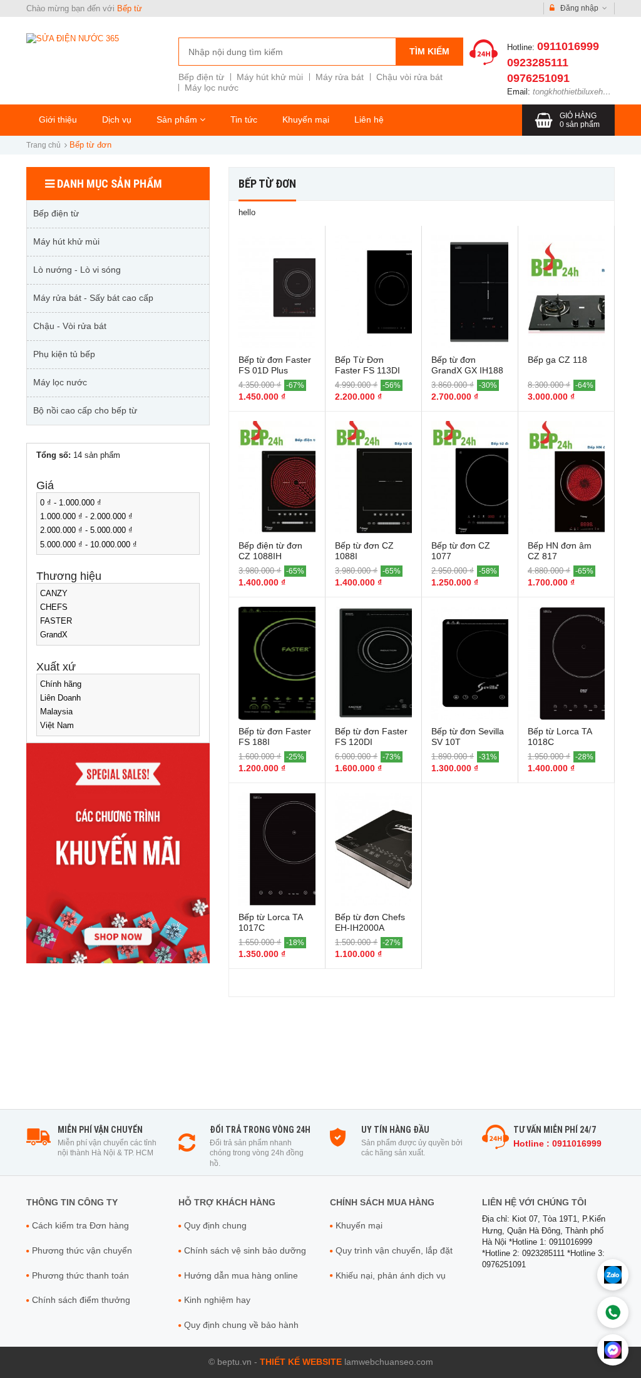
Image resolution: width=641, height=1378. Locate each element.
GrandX (54, 634)
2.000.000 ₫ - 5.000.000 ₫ (86, 530)
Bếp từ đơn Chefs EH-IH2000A (370, 922)
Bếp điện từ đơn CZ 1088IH (270, 550)
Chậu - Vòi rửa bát (69, 326)
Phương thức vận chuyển (82, 1250)
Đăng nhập (579, 8)
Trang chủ (43, 145)
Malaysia (56, 711)
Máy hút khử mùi (270, 77)
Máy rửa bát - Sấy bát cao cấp (93, 298)
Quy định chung (215, 1225)
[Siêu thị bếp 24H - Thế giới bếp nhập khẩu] (72, 38)
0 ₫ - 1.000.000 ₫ (70, 502)
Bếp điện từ (201, 77)
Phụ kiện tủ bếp (64, 354)
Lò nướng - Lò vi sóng (77, 270)
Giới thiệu (58, 119)
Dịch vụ (116, 119)
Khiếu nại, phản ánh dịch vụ (391, 1275)
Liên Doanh (60, 697)
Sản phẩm (178, 119)
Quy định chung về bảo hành (241, 1325)
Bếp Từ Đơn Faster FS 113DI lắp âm (367, 370)
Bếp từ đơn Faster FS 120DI (371, 736)
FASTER (56, 621)
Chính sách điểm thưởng (81, 1300)
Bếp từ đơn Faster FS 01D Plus (274, 365)
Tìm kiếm (429, 51)
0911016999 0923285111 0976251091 (553, 62)
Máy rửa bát (339, 77)
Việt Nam (57, 725)
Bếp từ (129, 8)
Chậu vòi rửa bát (409, 77)
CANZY (54, 593)
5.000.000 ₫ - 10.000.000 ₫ (88, 544)
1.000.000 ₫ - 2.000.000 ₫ (86, 516)
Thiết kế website (301, 1362)
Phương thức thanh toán (80, 1275)
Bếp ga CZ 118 (557, 360)
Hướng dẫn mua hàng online (241, 1275)
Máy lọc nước (211, 88)
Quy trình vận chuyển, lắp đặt (394, 1250)
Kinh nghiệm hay (217, 1300)
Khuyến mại (305, 119)
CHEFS (54, 607)
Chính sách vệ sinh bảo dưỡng (245, 1250)
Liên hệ (369, 119)
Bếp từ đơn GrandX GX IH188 (467, 365)
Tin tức (243, 119)
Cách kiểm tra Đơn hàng (80, 1225)
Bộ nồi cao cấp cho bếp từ (85, 410)
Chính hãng (60, 684)
